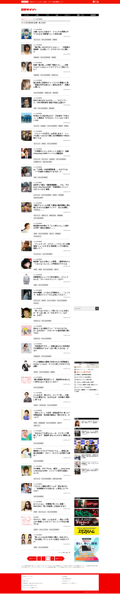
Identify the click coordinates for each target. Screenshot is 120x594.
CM (35, 108)
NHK (36, 233)
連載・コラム (80, 15)
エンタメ (93, 364)
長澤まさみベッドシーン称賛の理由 (84, 369)
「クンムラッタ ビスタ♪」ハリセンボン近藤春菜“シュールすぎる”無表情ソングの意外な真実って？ (51, 246)
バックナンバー (27, 578)
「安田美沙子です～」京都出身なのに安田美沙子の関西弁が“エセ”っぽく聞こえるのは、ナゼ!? (51, 348)
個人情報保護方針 (67, 578)
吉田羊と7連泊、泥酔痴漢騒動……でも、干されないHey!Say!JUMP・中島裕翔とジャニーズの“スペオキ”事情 (51, 187)
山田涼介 (52, 159)
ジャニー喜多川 (52, 300)
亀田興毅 (60, 215)
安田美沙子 (37, 356)
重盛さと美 (48, 92)
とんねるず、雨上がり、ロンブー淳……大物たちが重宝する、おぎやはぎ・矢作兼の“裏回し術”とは (51, 397)
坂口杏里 (55, 92)
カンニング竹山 (44, 529)
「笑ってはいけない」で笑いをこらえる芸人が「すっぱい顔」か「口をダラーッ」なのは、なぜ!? (51, 313)
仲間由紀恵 (42, 423)
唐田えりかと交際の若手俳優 (83, 372)
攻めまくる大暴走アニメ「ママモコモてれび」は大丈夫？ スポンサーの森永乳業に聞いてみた (51, 330)
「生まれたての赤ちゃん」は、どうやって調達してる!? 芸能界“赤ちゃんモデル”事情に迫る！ (51, 435)
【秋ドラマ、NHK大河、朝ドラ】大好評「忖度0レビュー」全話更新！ (89, 422)
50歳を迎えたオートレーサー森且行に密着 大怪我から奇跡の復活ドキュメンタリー (89, 433)
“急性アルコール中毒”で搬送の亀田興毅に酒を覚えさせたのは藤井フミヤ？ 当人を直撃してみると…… (51, 207)
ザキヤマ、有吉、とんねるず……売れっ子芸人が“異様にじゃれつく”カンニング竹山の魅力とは (51, 521)
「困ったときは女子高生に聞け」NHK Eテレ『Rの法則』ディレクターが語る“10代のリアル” (51, 539)
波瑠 (40, 269)
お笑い (36, 372)
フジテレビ (45, 159)
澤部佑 (66, 126)
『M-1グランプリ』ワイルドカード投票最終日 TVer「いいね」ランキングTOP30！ (90, 463)
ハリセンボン (38, 254)
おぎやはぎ (43, 405)
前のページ (32, 558)
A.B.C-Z (36, 303)
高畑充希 (58, 233)
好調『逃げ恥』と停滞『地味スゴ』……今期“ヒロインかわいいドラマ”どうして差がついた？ (51, 67)
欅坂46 (60, 126)
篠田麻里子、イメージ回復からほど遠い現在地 (87, 367)
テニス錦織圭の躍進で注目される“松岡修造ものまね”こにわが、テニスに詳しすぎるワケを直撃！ (51, 364)
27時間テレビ (38, 161)
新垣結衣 (37, 57)
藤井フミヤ (45, 215)
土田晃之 (43, 126)
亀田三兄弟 (53, 215)
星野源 (55, 39)
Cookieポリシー (66, 581)
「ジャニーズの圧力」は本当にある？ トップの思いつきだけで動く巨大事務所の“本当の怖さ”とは (51, 136)
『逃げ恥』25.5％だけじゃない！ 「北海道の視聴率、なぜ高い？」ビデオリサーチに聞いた (51, 49)
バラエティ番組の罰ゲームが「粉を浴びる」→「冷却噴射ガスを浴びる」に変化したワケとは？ (51, 488)
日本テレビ (37, 320)
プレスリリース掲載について (30, 587)
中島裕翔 (61, 195)
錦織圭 (53, 372)
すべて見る (95, 362)
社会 (57, 15)
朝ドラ (52, 233)
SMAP (44, 143)
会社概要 (64, 576)
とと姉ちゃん (38, 236)
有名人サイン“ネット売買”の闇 (83, 379)
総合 (80, 364)
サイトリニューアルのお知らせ (83, 387)
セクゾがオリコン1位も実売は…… (84, 377)
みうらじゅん (42, 512)
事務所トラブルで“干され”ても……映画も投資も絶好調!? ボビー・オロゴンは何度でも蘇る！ (51, 453)
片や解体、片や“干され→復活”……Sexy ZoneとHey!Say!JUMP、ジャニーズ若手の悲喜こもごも (51, 471)
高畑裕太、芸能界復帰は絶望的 (83, 374)
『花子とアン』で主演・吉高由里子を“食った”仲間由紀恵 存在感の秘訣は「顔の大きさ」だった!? (51, 415)
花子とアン (37, 425)
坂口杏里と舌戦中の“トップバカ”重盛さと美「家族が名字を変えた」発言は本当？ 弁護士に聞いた (51, 85)
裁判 (36, 285)
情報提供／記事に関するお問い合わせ (33, 583)
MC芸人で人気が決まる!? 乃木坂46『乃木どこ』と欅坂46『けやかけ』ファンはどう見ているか (51, 118)
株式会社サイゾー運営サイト (69, 583)
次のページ (59, 558)
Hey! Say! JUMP (48, 161)
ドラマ (47, 15)
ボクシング (37, 215)
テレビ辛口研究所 (46, 39)
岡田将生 (52, 108)
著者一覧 (25, 581)
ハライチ (37, 126)
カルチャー (68, 15)
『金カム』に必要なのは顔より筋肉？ (85, 382)
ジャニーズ (37, 39)
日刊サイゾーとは (27, 576)
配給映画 (93, 15)
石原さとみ (55, 75)
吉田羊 (55, 195)
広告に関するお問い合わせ (30, 585)
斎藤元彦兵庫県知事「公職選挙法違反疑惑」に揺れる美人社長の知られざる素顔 (89, 456)
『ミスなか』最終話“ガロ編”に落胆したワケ (87, 384)
